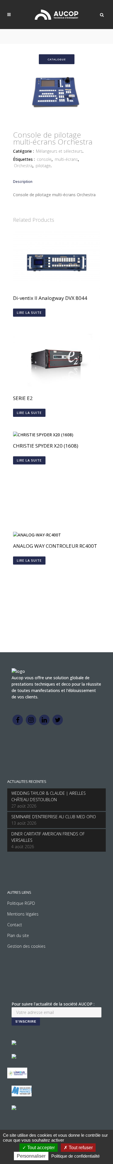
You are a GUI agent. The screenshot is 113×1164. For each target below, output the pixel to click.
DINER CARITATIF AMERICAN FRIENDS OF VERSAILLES (48, 837)
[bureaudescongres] (22, 1095)
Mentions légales (23, 914)
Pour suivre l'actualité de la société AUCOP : (53, 1004)
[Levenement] (14, 1057)
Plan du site (18, 935)
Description (22, 181)
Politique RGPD (21, 903)
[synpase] (14, 1108)
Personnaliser (31, 1156)
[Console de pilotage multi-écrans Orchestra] (56, 122)
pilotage (43, 165)
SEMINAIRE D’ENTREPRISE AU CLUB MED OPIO (53, 816)
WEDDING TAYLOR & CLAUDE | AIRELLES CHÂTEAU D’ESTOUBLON (48, 796)
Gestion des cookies (26, 946)
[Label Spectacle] (14, 1043)
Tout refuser (80, 1147)
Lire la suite (29, 312)
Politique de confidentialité (75, 1156)
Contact (14, 924)
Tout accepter (40, 1147)
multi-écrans (66, 159)
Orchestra (23, 165)
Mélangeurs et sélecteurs (59, 151)
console (44, 159)
